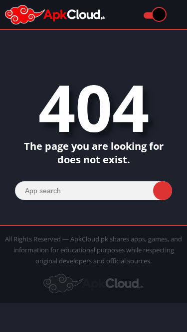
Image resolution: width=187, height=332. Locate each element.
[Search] (162, 190)
